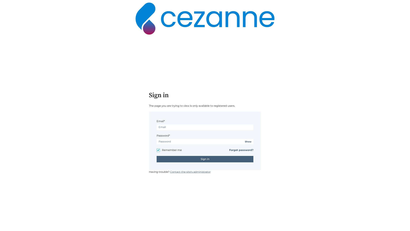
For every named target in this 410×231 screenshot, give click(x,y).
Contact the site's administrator (190, 171)
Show (248, 141)
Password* (163, 135)
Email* (161, 121)
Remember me (172, 150)
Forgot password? (241, 150)
